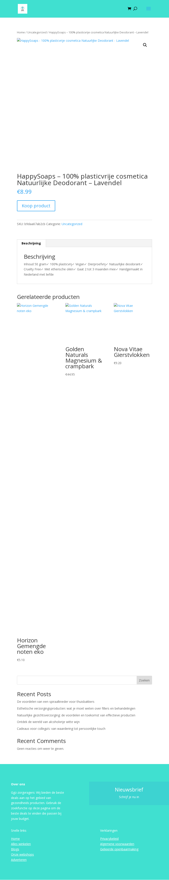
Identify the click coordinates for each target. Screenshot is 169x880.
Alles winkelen (21, 844)
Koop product (36, 206)
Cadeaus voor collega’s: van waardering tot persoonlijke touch (61, 728)
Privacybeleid (109, 839)
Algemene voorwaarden (117, 844)
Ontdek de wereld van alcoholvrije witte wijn (48, 722)
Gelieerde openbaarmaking (119, 849)
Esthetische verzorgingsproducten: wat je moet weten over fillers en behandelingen (76, 708)
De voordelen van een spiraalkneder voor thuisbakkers (55, 701)
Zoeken (144, 680)
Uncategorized (37, 32)
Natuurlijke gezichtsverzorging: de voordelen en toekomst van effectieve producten (76, 715)
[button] (145, 45)
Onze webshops (22, 854)
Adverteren (19, 860)
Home (21, 32)
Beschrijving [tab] (31, 243)
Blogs (15, 849)
